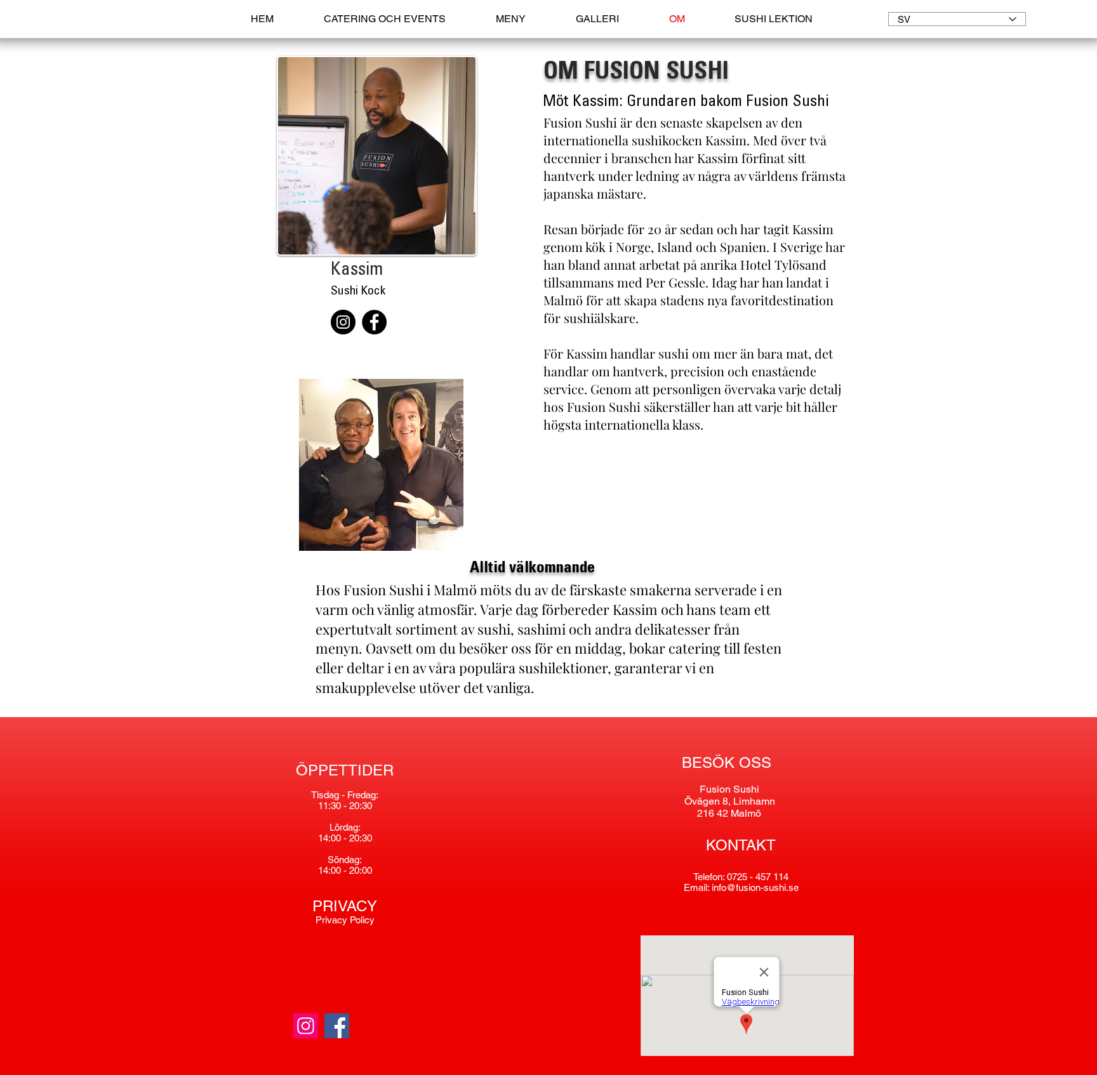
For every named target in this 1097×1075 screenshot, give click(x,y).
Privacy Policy (345, 919)
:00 (335, 838)
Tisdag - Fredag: (344, 794)
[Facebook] (374, 322)
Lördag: (345, 827)
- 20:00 (357, 870)
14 (323, 838)
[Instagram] (343, 322)
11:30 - (333, 805)
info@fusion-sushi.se (755, 887)
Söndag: (345, 859)
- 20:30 (357, 838)
